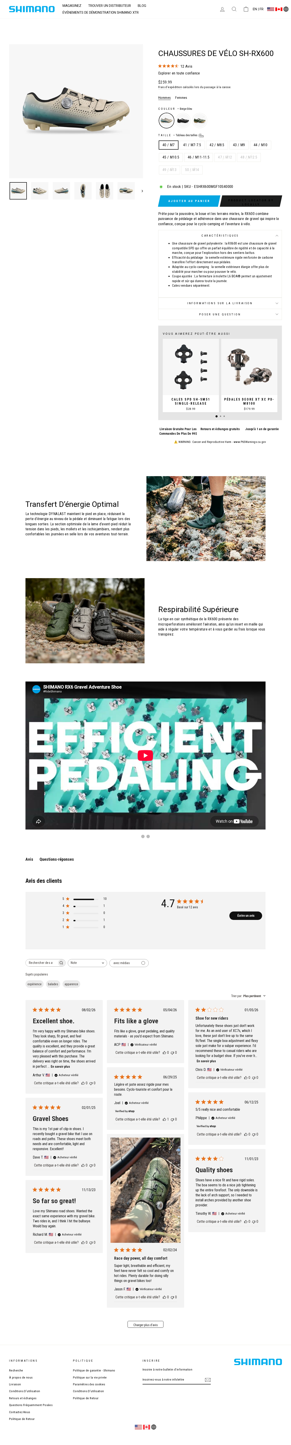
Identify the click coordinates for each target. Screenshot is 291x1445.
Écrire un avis (245, 915)
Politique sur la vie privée (90, 1377)
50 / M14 (192, 170)
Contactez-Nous (19, 1412)
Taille (178, 135)
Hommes (164, 98)
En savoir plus (60, 1066)
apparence (71, 984)
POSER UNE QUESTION (220, 314)
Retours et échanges (23, 1398)
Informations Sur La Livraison (220, 303)
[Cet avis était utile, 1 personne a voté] (164, 1119)
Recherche (16, 1370)
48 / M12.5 (249, 157)
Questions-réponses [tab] (57, 859)
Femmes (181, 98)
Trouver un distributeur (109, 6)
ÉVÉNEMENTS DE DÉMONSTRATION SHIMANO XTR (101, 12)
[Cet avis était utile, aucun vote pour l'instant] (83, 1083)
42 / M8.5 (217, 145)
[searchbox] (41, 962)
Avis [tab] (29, 859)
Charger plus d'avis (145, 1325)
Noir (183, 120)
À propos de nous (21, 1377)
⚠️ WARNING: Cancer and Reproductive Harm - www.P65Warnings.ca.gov (220, 442)
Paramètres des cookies (89, 1384)
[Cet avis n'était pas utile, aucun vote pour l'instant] (91, 1083)
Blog (142, 6)
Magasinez (72, 6)
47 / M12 (225, 157)
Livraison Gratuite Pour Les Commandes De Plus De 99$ (178, 431)
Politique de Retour (22, 1419)
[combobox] (87, 963)
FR (261, 9)
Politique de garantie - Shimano (94, 1370)
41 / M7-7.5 (192, 145)
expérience (35, 984)
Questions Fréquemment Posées (31, 1405)
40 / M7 (169, 145)
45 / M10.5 (171, 157)
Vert (199, 120)
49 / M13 (169, 170)
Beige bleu (166, 120)
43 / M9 (239, 145)
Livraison (15, 1384)
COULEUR (175, 108)
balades (53, 984)
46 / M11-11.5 (198, 157)
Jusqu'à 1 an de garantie (262, 429)
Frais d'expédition (170, 87)
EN (255, 9)
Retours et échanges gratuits (220, 429)
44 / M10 (261, 145)
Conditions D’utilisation (24, 1391)
